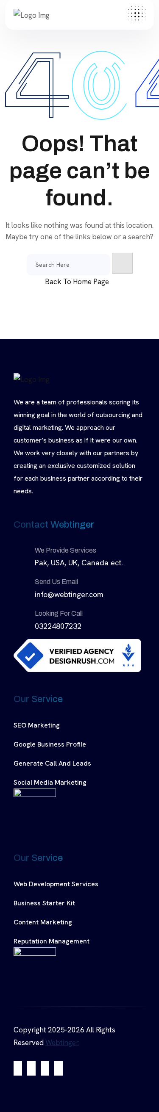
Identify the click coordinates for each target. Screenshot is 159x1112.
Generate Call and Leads (52, 763)
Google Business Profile (50, 744)
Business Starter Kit (44, 903)
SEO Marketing (37, 725)
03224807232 (58, 626)
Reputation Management (51, 941)
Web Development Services (56, 884)
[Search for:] (68, 264)
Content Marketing (43, 922)
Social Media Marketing (50, 782)
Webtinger (62, 1042)
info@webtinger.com (69, 594)
